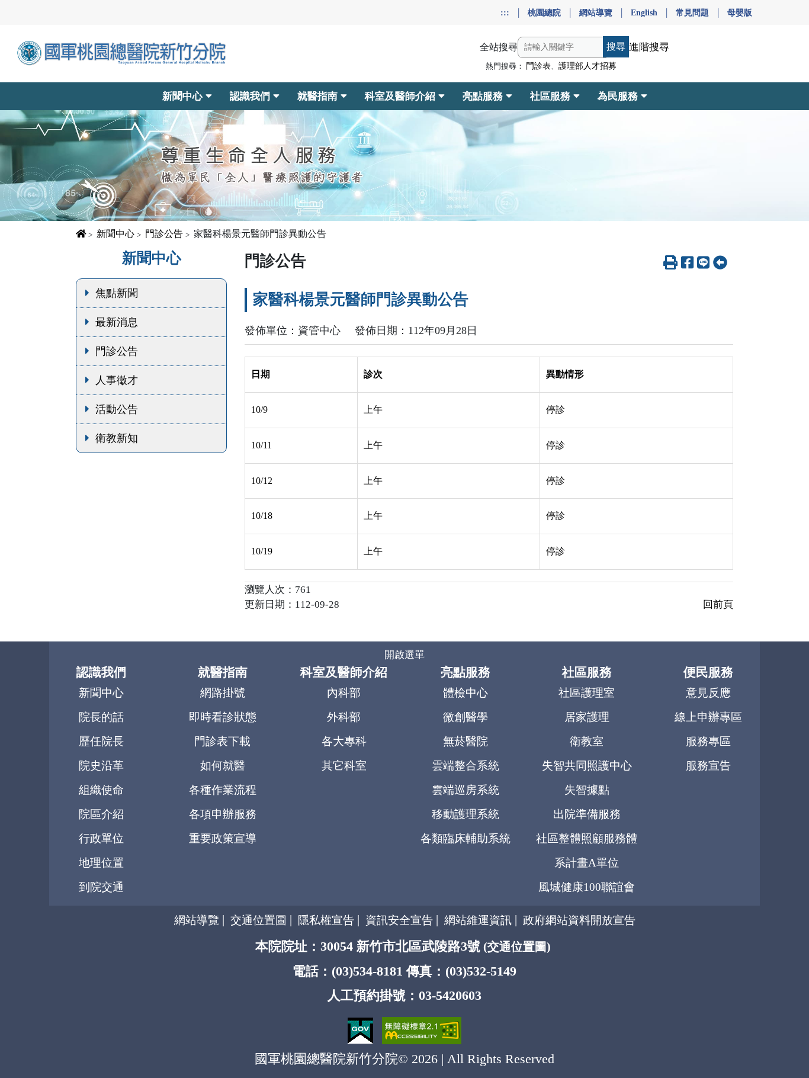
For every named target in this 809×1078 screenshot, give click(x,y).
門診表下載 (222, 741)
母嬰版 (739, 12)
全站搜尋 (499, 47)
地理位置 (101, 862)
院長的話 (101, 717)
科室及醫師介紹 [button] (400, 96)
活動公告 (116, 409)
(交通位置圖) (517, 946)
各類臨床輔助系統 (465, 838)
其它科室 (344, 765)
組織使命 (101, 790)
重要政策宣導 (222, 838)
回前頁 (718, 604)
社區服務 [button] (550, 96)
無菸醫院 (465, 741)
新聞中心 (115, 234)
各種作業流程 (222, 790)
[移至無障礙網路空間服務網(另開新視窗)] (421, 1029)
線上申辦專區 (708, 717)
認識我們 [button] (250, 96)
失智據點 (586, 790)
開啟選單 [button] (404, 654)
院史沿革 (101, 765)
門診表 (538, 66)
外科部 (344, 717)
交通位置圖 (258, 920)
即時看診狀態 (222, 717)
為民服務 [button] (618, 96)
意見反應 (708, 692)
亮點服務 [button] (483, 96)
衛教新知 (116, 438)
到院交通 (101, 887)
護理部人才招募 (587, 66)
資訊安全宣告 (399, 920)
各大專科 (344, 741)
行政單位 (101, 838)
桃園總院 (544, 12)
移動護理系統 (465, 814)
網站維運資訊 (478, 920)
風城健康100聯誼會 (586, 887)
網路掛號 (222, 692)
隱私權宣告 (326, 920)
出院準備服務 (587, 814)
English (644, 12)
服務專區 (708, 741)
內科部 (344, 692)
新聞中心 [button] (182, 96)
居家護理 (586, 717)
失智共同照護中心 (587, 765)
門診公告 (164, 234)
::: (504, 12)
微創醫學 (465, 717)
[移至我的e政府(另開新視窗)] (362, 1029)
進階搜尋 (649, 47)
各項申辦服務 (222, 814)
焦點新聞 (116, 293)
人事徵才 (116, 380)
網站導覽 (595, 12)
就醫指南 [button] (317, 96)
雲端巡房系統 (465, 790)
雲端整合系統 (465, 765)
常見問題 (692, 12)
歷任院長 (101, 741)
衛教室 (586, 741)
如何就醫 (222, 765)
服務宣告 (708, 765)
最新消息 (116, 322)
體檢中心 (465, 692)
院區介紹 (101, 814)
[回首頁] (123, 53)
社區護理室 (586, 692)
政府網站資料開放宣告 (579, 920)
